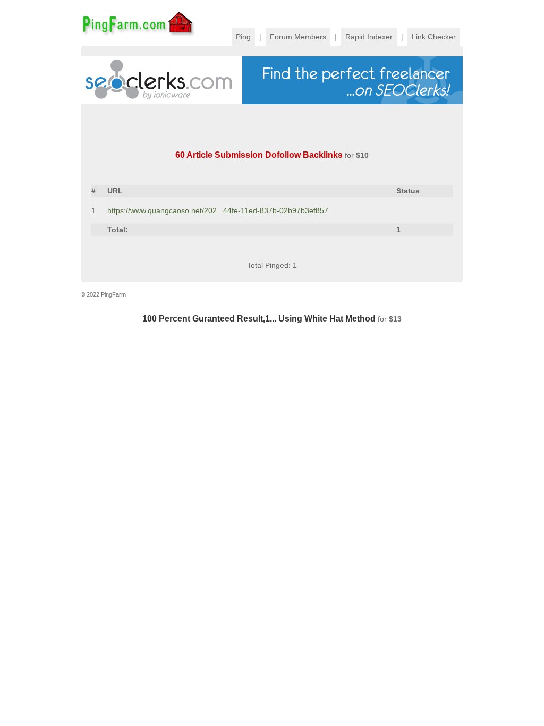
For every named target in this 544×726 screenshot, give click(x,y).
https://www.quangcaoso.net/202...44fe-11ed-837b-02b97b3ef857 (217, 210)
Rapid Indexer (369, 36)
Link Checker (434, 36)
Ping (243, 36)
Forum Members (298, 36)
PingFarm (138, 23)
